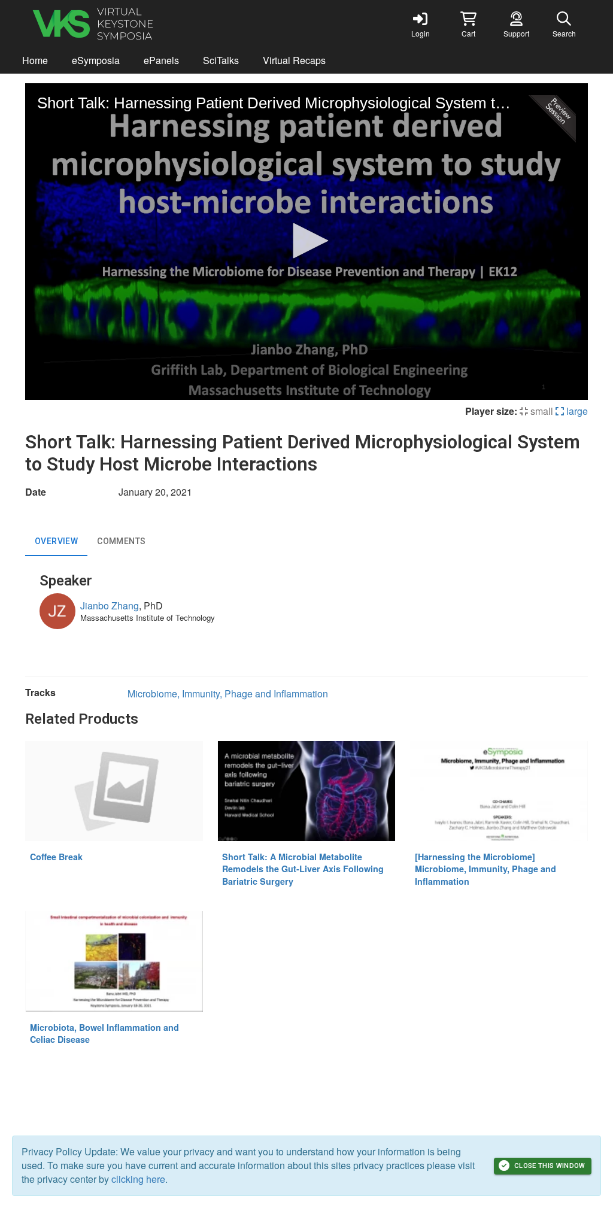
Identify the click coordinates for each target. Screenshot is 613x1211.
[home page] (139, 24)
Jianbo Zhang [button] (109, 605)
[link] (420, 24)
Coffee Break (56, 857)
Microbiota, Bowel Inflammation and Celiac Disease (104, 1033)
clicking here (138, 1179)
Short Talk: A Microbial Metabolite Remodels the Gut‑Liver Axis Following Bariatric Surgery (303, 869)
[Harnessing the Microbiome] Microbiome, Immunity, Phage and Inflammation (485, 869)
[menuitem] (35, 61)
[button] (468, 24)
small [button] (540, 411)
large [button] (576, 411)
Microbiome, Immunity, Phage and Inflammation (228, 693)
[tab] (56, 541)
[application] (306, 241)
